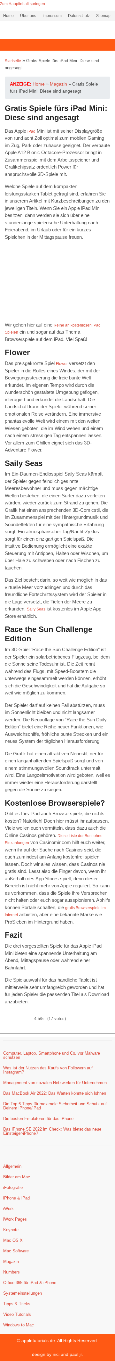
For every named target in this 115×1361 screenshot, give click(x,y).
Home (8, 15)
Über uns (28, 15)
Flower (62, 363)
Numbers (11, 1272)
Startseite (13, 61)
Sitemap (103, 15)
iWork (8, 1208)
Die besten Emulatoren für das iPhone (38, 1118)
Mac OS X (13, 1240)
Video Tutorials (17, 1314)
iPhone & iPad (16, 1198)
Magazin (11, 1261)
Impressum (52, 15)
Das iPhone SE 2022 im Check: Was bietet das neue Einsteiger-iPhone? (52, 1131)
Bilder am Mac (16, 1176)
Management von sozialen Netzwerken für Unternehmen (55, 1082)
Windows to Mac (18, 1325)
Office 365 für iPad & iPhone (29, 1282)
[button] (57, 45)
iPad (31, 131)
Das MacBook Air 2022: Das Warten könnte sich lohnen (54, 1093)
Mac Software (16, 1251)
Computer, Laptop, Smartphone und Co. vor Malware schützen (51, 1055)
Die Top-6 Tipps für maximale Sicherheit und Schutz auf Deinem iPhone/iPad (55, 1105)
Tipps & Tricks (16, 1303)
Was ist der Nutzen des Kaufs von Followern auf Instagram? (48, 1070)
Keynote (11, 1229)
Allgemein (12, 1166)
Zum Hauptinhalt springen (22, 4)
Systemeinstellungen (22, 1293)
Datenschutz (79, 15)
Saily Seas (36, 609)
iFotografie (13, 1187)
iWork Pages (15, 1219)
